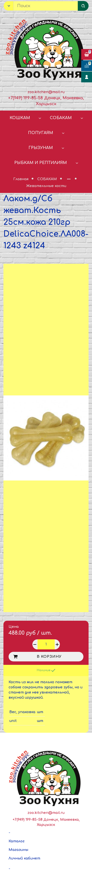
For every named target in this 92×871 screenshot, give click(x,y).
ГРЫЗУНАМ (40, 148)
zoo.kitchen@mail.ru (46, 92)
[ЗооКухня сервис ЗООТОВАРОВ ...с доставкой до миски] (46, 49)
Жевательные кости (46, 186)
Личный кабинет (24, 858)
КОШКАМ (20, 118)
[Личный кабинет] (86, 77)
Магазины (18, 850)
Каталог (17, 841)
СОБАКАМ (61, 118)
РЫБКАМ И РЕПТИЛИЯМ (40, 163)
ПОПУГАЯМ (40, 133)
